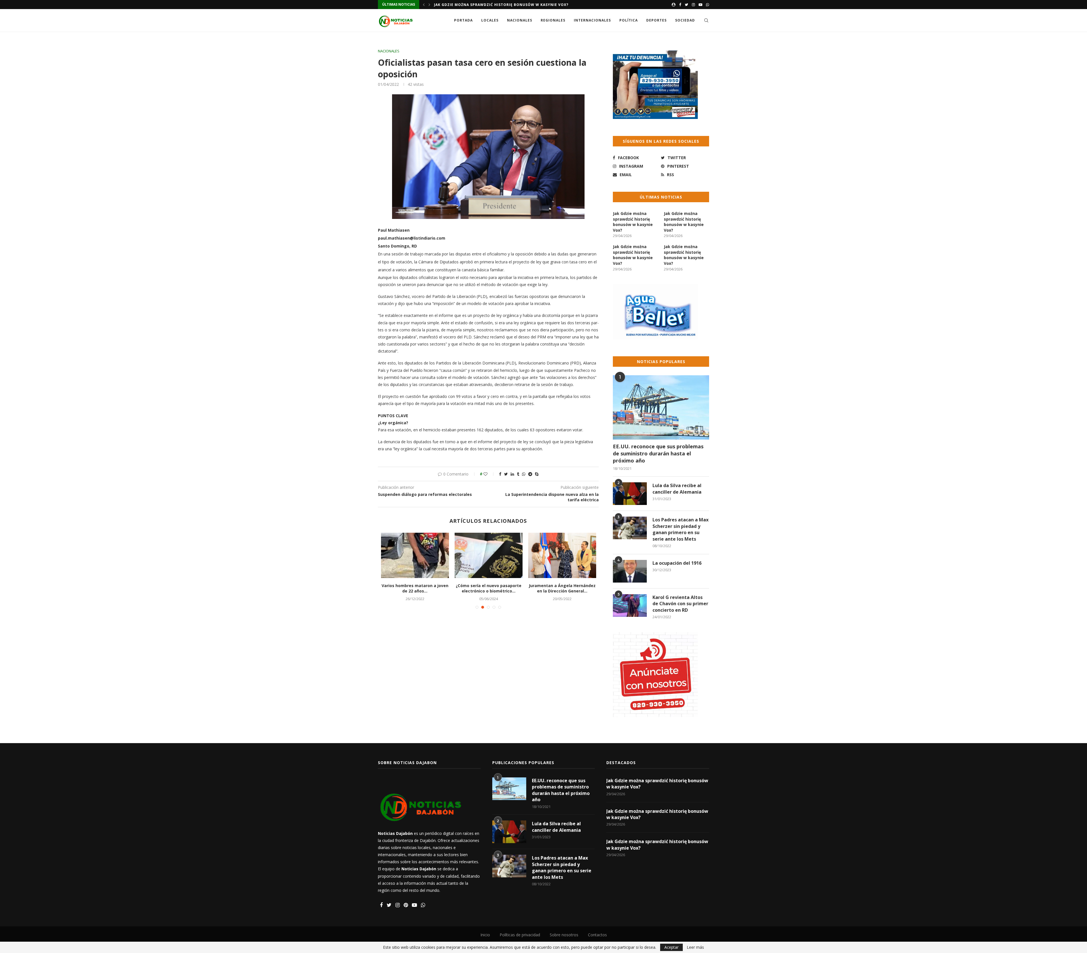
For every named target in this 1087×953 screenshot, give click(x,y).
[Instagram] (693, 4)
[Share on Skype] (536, 474)
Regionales (553, 20)
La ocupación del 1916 (676, 563)
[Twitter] (686, 4)
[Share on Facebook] (500, 474)
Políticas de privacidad (520, 934)
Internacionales (592, 20)
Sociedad (685, 20)
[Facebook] (680, 4)
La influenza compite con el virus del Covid (494, 588)
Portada (463, 20)
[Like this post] (489, 474)
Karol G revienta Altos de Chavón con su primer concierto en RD (680, 603)
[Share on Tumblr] (518, 474)
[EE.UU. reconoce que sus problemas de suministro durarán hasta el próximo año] (661, 407)
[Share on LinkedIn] (512, 474)
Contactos (597, 934)
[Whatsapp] (707, 4)
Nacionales (519, 20)
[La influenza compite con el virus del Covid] (494, 555)
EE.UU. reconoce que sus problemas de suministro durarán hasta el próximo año (658, 453)
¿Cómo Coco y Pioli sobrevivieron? (568, 588)
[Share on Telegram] (530, 474)
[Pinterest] (406, 905)
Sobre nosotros (564, 934)
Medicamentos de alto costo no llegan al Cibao (420, 588)
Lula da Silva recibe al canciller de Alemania (676, 488)
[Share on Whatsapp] (523, 474)
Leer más (695, 947)
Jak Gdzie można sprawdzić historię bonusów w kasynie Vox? (501, 4)
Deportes (656, 20)
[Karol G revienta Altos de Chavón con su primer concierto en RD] (630, 605)
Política (628, 20)
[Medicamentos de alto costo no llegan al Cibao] (421, 555)
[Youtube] (700, 4)
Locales (489, 20)
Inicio (485, 934)
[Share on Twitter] (506, 474)
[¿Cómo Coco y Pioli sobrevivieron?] (568, 555)
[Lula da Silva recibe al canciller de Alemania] (630, 493)
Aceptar (671, 947)
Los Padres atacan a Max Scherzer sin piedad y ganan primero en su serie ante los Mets (680, 529)
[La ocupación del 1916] (630, 571)
